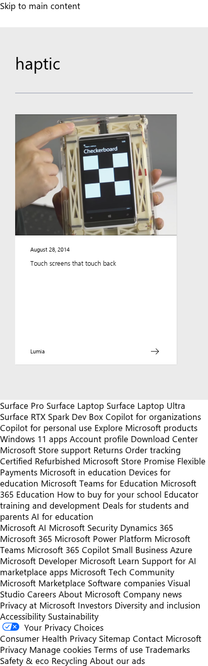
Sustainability (73, 616)
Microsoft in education (83, 471)
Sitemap (114, 638)
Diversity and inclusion (157, 605)
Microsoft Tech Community (122, 571)
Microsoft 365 (26, 538)
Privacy (14, 649)
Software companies (126, 582)
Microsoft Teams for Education (99, 483)
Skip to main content (40, 5)
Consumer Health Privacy (48, 638)
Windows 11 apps (33, 438)
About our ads (117, 660)
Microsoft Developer (38, 560)
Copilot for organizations (153, 416)
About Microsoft (90, 593)
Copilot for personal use (46, 427)
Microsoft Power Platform (103, 538)
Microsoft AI (23, 527)
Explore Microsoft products (145, 427)
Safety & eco (24, 660)
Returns (108, 449)
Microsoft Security (83, 527)
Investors (95, 605)
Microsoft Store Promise (129, 460)
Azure (181, 549)
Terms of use (118, 649)
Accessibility (22, 616)
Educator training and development (99, 500)
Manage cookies (60, 649)
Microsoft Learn (109, 560)
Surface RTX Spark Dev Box (51, 416)
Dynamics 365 (146, 527)
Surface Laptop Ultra (146, 405)
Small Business (140, 549)
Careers (41, 593)
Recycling (69, 660)
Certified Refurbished (40, 460)
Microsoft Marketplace (42, 582)
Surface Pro (22, 405)
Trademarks (167, 649)
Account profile (99, 438)
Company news (152, 593)
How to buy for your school (109, 494)
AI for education (62, 516)
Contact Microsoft (167, 638)
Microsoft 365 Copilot (68, 549)
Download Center (164, 438)
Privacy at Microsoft (37, 605)
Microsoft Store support (45, 449)
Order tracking (153, 449)
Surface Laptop (75, 405)
